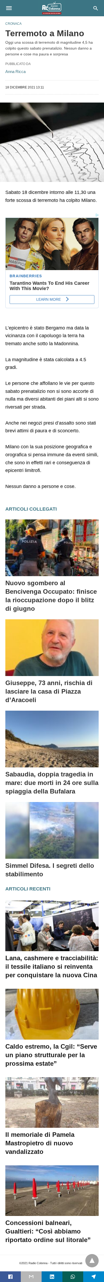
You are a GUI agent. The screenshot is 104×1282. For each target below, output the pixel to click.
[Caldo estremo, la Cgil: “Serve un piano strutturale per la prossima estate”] (52, 1014)
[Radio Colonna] (51, 8)
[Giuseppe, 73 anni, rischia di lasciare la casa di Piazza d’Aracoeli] (52, 647)
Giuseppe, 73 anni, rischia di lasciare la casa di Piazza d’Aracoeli (49, 691)
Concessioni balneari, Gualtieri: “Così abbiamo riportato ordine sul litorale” (48, 1231)
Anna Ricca (15, 71)
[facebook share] (10, 1276)
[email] (31, 1276)
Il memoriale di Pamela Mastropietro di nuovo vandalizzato (39, 1143)
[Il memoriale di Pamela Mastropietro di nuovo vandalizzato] (52, 1102)
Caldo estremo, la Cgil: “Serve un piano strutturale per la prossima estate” (51, 1055)
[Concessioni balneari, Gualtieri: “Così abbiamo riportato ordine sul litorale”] (52, 1190)
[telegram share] (93, 1276)
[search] (96, 8)
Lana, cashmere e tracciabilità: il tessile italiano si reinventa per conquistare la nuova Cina (51, 966)
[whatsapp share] (72, 1276)
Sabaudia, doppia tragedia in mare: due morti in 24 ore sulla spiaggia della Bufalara (51, 783)
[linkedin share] (52, 1276)
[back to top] (92, 1260)
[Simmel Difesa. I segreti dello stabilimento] (52, 830)
